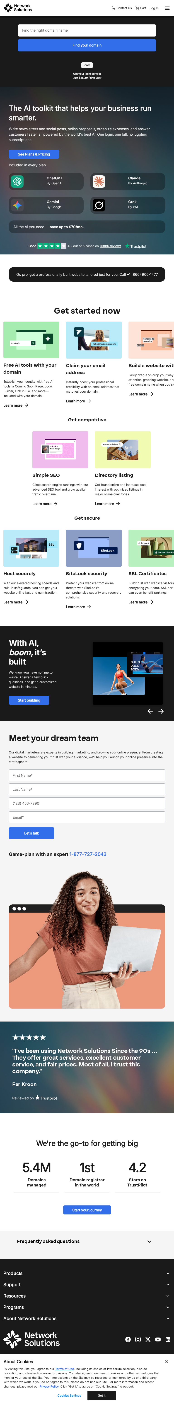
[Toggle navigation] (166, 8)
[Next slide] (161, 711)
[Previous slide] (150, 711)
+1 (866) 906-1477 (142, 274)
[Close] (167, 1362)
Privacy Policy (49, 1386)
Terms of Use (64, 1369)
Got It (102, 1395)
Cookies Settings (69, 1395)
